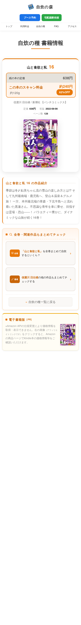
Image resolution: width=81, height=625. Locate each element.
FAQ (56, 26)
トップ (9, 26)
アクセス (72, 26)
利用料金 (24, 26)
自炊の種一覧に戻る (40, 301)
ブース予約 (29, 17)
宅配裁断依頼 (51, 17)
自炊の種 (40, 26)
